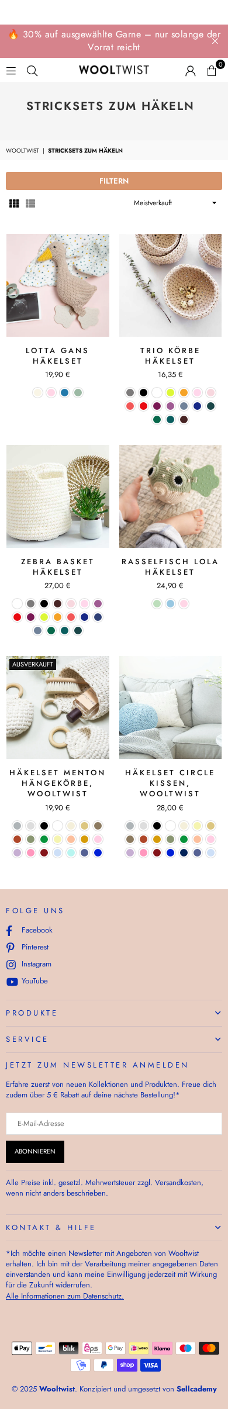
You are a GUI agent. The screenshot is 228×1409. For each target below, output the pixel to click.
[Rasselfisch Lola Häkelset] (170, 496)
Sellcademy (197, 1388)
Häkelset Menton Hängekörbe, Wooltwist (57, 783)
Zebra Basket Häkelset (58, 567)
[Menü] (11, 69)
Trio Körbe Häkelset (170, 356)
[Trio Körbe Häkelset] (170, 285)
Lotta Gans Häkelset (57, 356)
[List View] (30, 203)
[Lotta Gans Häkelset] (57, 285)
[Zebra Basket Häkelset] (57, 496)
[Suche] (32, 69)
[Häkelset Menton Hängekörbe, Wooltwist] (57, 707)
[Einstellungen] (190, 70)
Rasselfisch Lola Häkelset (170, 567)
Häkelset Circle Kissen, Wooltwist (170, 783)
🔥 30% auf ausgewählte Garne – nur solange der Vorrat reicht (114, 40)
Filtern (114, 181)
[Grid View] (14, 203)
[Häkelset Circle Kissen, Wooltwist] (170, 707)
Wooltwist (22, 151)
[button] (211, 70)
